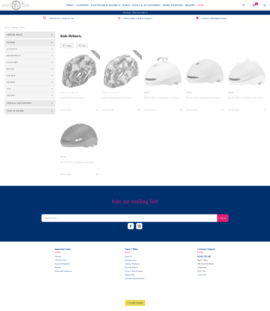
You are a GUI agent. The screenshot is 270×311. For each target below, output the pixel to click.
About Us (128, 256)
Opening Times (130, 260)
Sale (200, 5)
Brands (190, 5)
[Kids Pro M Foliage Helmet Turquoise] (121, 71)
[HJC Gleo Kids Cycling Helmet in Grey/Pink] (163, 71)
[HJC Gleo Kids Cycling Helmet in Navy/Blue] (79, 135)
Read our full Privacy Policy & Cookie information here (135, 296)
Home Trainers (173, 5)
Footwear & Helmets (105, 5)
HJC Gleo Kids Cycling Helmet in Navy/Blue (77, 162)
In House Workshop (132, 264)
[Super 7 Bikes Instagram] (139, 226)
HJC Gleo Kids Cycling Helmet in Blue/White (245, 98)
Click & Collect (61, 260)
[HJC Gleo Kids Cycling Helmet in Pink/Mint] (205, 71)
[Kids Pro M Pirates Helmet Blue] (79, 71)
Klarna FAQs (129, 275)
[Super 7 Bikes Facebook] (131, 226)
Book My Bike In (131, 267)
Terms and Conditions (63, 271)
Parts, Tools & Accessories (142, 5)
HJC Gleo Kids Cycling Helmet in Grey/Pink (161, 98)
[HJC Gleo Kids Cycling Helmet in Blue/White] (247, 71)
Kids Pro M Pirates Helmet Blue (72, 98)
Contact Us (201, 275)
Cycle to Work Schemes (134, 271)
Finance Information (62, 264)
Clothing (82, 5)
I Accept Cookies (135, 303)
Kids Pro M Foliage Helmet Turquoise (116, 98)
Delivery (58, 256)
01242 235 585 (204, 256)
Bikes (70, 5)
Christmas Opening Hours (134, 278)
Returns (58, 267)
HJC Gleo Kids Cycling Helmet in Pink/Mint (203, 98)
